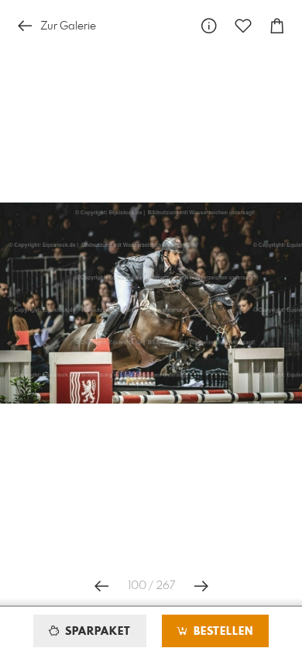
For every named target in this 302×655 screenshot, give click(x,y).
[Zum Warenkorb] (277, 26)
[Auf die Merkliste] (243, 26)
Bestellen (221, 631)
